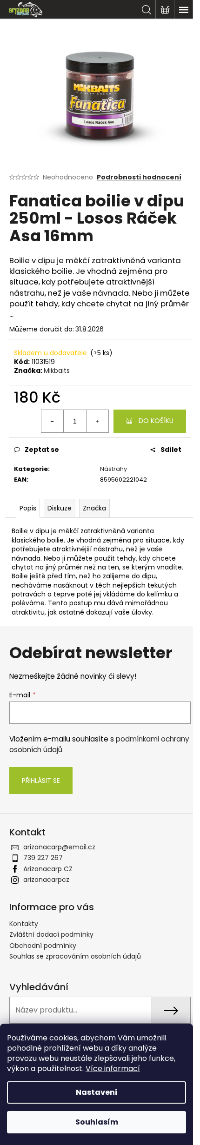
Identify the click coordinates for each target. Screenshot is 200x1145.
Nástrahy (113, 468)
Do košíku (156, 420)
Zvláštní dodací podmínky (51, 934)
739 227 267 (43, 857)
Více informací (113, 1068)
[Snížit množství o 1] (52, 421)
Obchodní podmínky (42, 945)
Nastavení (97, 1092)
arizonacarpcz (46, 879)
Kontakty (23, 923)
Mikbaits (57, 370)
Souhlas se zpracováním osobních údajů (75, 956)
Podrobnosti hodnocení (139, 177)
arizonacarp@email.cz (59, 847)
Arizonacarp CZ (48, 869)
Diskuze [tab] (59, 508)
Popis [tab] (28, 508)
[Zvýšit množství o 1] (97, 421)
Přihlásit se (41, 780)
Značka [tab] (94, 508)
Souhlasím (96, 1122)
